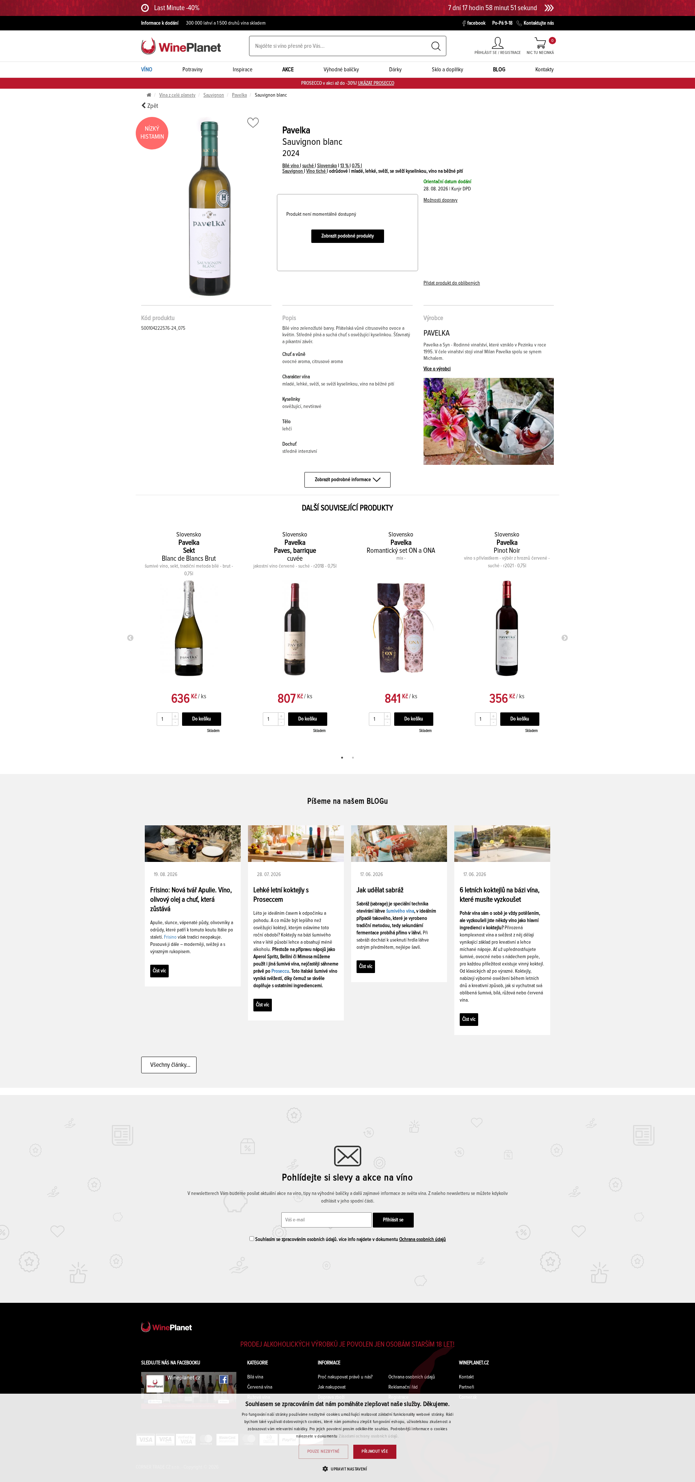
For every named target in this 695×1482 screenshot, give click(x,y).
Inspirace (243, 69)
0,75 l (357, 165)
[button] (347, 1468)
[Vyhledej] (436, 46)
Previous (130, 638)
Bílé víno (291, 165)
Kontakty (544, 69)
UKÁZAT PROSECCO (376, 83)
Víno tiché (316, 171)
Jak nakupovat (332, 1387)
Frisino (170, 937)
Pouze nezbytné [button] (323, 1451)
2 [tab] (353, 757)
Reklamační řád (403, 1387)
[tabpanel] (189, 636)
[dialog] (347, 1438)
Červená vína (259, 1387)
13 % (345, 165)
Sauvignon (213, 95)
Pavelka (239, 95)
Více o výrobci (437, 368)
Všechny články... (168, 1065)
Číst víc (159, 970)
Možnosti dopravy (441, 200)
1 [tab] (342, 757)
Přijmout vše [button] (375, 1451)
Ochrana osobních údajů (422, 1239)
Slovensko (327, 165)
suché (308, 165)
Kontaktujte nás (539, 23)
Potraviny (192, 69)
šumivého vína (400, 911)
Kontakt (466, 1377)
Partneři (466, 1387)
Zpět (152, 106)
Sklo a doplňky (447, 69)
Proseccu (280, 971)
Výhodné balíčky (341, 69)
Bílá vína (255, 1377)
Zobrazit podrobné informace (343, 479)
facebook (476, 23)
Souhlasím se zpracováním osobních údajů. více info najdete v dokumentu (350, 1239)
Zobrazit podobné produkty (347, 236)
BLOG (499, 69)
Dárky (395, 69)
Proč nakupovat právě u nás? (345, 1377)
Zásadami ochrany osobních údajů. (369, 1436)
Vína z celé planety (177, 95)
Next (564, 638)
